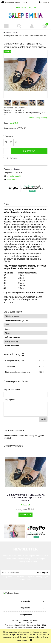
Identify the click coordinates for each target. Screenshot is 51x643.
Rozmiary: (8, 136)
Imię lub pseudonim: (12, 389)
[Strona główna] (25, 15)
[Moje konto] (32, 26)
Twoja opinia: (9, 400)
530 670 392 (45, 2)
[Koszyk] (44, 26)
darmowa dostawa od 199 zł (15, 2)
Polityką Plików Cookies (19, 634)
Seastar (17, 169)
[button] (6, 26)
